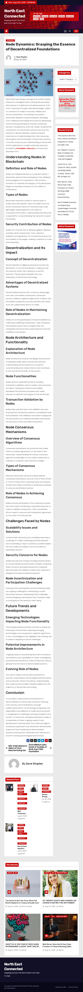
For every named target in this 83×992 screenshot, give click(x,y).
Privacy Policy (73, 987)
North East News (22, 803)
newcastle (53, 16)
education (69, 16)
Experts (21, 791)
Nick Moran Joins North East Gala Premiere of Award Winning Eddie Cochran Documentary (57, 946)
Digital (21, 788)
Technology (10, 40)
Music (10, 916)
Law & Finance (21, 794)
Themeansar (10, 988)
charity (36, 19)
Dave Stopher (21, 57)
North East (37, 16)
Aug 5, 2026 (22, 816)
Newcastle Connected (22, 799)
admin (61, 906)
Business (45, 16)
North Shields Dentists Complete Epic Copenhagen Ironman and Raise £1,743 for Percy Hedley (67, 208)
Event (42, 19)
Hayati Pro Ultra (61, 987)
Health (10, 873)
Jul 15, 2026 (22, 851)
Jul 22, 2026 (46, 799)
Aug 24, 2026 (13, 906)
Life (16, 873)
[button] (70, 31)
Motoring (62, 16)
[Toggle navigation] (65, 31)
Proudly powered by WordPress (15, 986)
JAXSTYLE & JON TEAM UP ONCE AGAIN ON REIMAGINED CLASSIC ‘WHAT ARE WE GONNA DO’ (67, 170)
